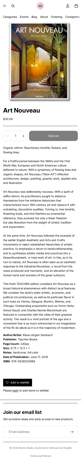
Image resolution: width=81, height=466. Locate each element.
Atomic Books (26, 447)
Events (24, 16)
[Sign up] (72, 432)
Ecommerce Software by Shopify (53, 447)
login (15, 390)
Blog (34, 16)
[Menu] (4, 5)
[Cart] (76, 6)
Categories (10, 16)
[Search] (13, 6)
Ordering (56, 16)
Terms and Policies (40, 455)
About (44, 16)
